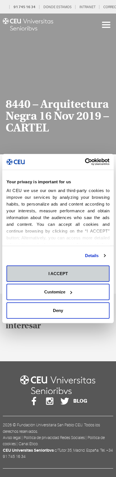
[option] (58, 84)
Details (92, 255)
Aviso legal (12, 437)
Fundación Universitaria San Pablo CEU (49, 425)
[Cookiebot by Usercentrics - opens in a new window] (85, 162)
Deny (58, 310)
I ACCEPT (58, 273)
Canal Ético (28, 444)
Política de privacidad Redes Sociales (54, 437)
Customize (54, 291)
